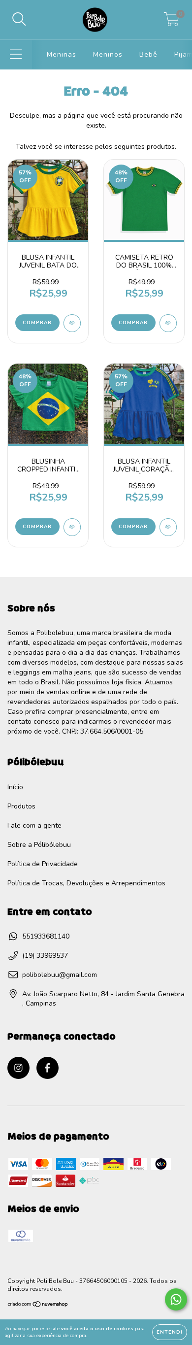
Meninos (108, 54)
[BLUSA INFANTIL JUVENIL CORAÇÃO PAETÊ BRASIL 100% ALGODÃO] (168, 527)
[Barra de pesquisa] (19, 19)
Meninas (61, 54)
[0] (171, 22)
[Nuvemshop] (38, 1306)
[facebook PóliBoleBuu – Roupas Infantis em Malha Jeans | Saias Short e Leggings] (47, 1068)
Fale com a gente (34, 825)
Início (15, 787)
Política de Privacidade (42, 864)
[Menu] (16, 54)
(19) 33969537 (45, 955)
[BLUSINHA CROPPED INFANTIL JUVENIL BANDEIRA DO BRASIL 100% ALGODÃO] (72, 527)
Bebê (148, 54)
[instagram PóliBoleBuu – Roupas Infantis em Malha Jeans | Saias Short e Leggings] (18, 1068)
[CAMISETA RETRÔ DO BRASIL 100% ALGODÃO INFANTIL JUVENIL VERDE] (168, 323)
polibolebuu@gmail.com (59, 974)
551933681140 (45, 936)
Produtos (21, 806)
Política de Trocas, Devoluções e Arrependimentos (86, 883)
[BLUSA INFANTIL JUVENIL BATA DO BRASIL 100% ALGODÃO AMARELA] (72, 323)
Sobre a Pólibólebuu (39, 844)
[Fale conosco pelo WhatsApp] (176, 1299)
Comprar (37, 322)
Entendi (170, 1332)
